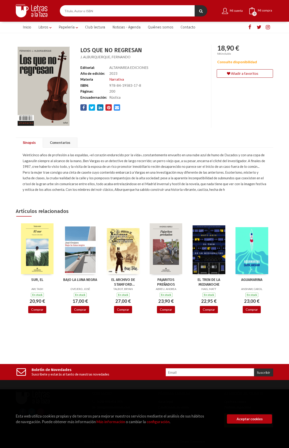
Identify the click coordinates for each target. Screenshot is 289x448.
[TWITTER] (259, 27)
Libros (43, 27)
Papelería (67, 27)
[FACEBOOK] (250, 27)
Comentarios (60, 142)
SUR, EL (37, 280)
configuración (158, 421)
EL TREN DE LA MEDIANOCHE (209, 282)
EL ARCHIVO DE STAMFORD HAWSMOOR (123, 282)
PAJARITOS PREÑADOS (166, 282)
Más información (110, 421)
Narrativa (116, 79)
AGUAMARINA (251, 280)
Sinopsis (29, 142)
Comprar (37, 309)
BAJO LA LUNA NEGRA (80, 280)
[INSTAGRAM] (268, 27)
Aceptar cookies (250, 419)
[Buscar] (201, 10)
